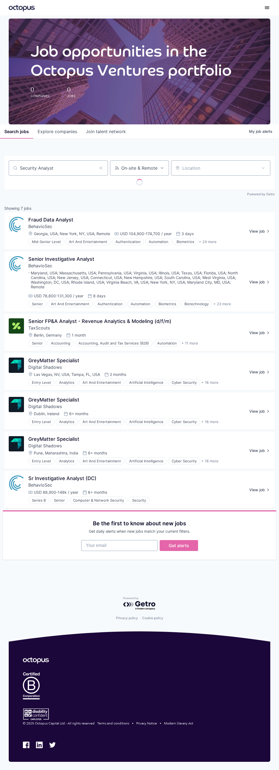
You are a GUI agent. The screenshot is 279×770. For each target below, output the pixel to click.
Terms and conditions (113, 723)
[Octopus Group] (22, 7)
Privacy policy (127, 618)
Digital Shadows (45, 367)
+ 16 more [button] (210, 382)
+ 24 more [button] (208, 241)
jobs (16, 131)
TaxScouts (39, 328)
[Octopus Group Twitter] (52, 745)
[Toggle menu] (267, 7)
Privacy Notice (146, 723)
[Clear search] (101, 168)
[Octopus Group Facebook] (26, 745)
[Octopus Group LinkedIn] (39, 745)
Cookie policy (152, 618)
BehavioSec (40, 226)
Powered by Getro (261, 194)
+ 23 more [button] (222, 304)
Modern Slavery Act (178, 723)
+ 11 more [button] (189, 343)
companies (57, 131)
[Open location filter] (263, 168)
